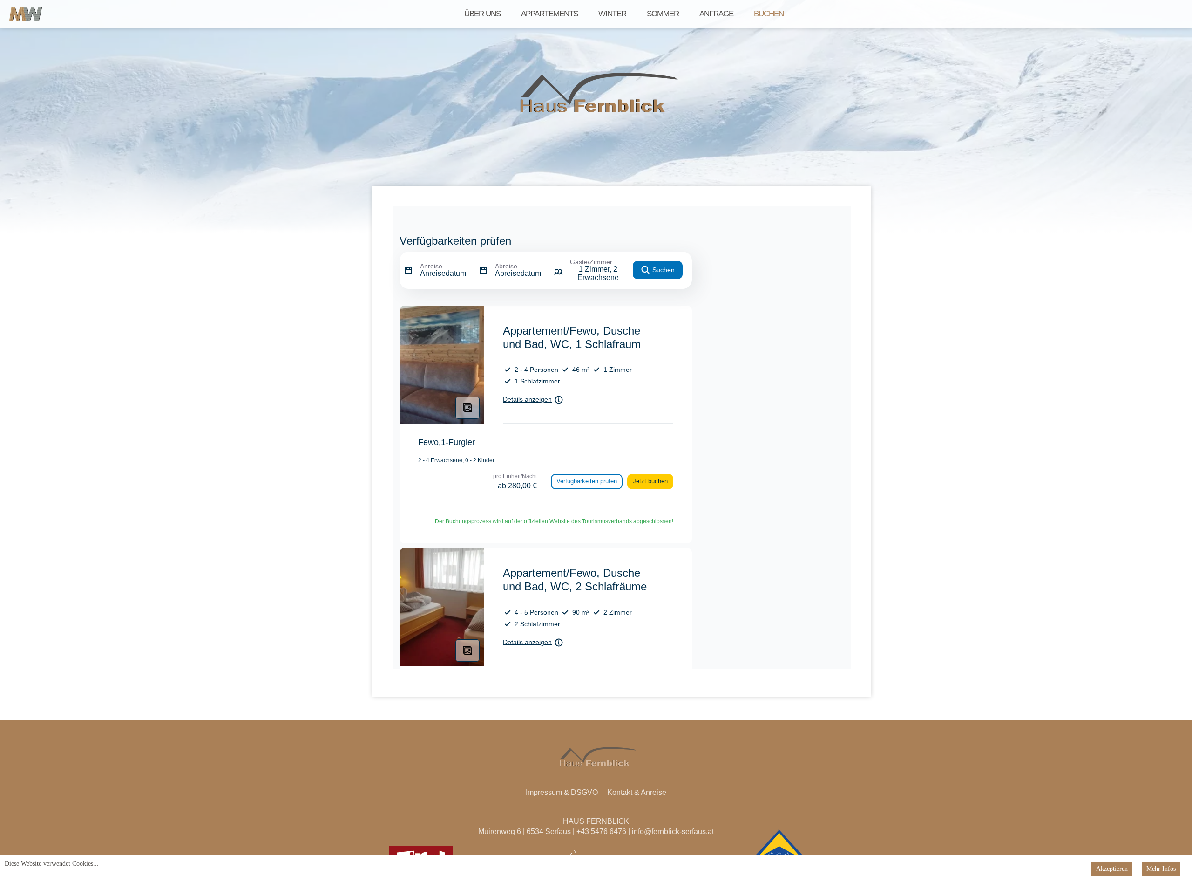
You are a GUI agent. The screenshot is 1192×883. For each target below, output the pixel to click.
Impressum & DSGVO (562, 792)
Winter (612, 13)
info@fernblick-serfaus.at (673, 831)
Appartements (549, 13)
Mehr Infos (1161, 868)
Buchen (769, 13)
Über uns (482, 13)
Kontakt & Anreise (636, 792)
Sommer (663, 13)
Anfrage (716, 13)
